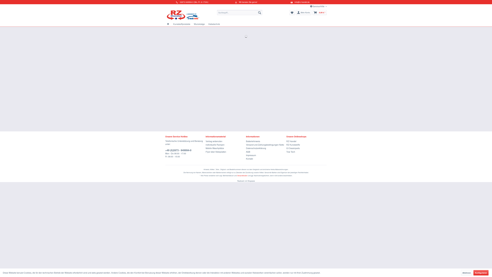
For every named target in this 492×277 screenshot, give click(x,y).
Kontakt (249, 158)
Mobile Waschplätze (215, 148)
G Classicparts (293, 148)
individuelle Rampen (215, 144)
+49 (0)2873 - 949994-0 (178, 150)
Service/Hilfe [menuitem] (318, 6)
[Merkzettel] (292, 12)
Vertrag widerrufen (214, 141)
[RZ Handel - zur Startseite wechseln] (183, 15)
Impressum (251, 155)
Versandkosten (242, 175)
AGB (248, 151)
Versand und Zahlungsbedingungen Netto (265, 144)
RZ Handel (291, 141)
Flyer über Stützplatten (216, 151)
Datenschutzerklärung (256, 148)
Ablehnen (466, 272)
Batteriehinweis (253, 141)
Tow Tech (290, 151)
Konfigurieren (481, 272)
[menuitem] (239, 12)
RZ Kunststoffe (293, 144)
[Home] (168, 24)
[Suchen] (259, 12)
